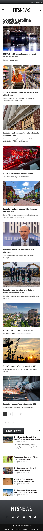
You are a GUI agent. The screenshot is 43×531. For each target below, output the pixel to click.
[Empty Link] (37, 430)
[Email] (31, 517)
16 (21, 414)
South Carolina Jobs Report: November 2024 (19, 366)
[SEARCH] (37, 423)
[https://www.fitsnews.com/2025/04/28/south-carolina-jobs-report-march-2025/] (21, 315)
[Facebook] (8, 517)
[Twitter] (14, 517)
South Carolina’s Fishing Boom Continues (18, 173)
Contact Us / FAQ (8, 529)
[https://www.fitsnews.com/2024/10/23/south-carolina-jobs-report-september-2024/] (21, 388)
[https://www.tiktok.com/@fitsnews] (35, 517)
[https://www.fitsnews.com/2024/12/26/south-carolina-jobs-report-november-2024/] (21, 350)
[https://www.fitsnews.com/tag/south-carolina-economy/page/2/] (26, 414)
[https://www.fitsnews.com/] (21, 509)
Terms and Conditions (21, 529)
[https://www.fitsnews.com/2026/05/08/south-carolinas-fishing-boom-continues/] (21, 158)
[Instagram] (19, 517)
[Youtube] (25, 517)
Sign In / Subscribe (37, 2)
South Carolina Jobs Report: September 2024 (19, 404)
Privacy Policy (34, 529)
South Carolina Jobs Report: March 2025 (17, 330)
